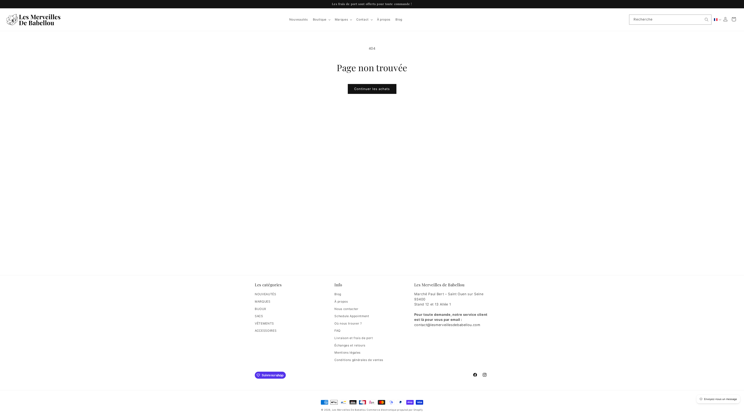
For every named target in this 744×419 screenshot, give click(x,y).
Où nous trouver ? (348, 323)
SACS (259, 316)
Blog (337, 294)
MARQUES (262, 301)
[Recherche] (706, 19)
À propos (341, 301)
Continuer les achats (372, 89)
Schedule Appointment (351, 316)
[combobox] (670, 19)
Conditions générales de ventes (358, 360)
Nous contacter (346, 309)
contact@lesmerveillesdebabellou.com (447, 325)
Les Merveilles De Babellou (349, 409)
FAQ (337, 330)
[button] (321, 19)
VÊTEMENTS (264, 323)
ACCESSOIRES (265, 330)
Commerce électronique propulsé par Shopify (395, 409)
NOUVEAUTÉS (265, 294)
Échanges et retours (349, 345)
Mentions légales (347, 352)
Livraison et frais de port (353, 338)
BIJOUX (260, 309)
